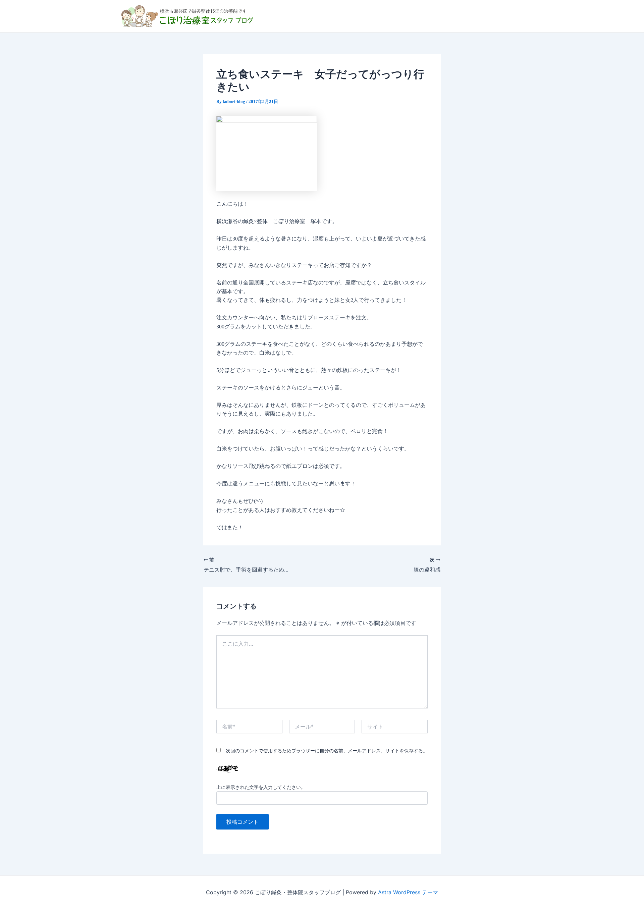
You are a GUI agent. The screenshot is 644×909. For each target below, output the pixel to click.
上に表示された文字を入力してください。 (261, 787)
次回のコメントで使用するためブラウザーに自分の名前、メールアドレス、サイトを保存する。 (327, 750)
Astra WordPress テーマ (408, 892)
